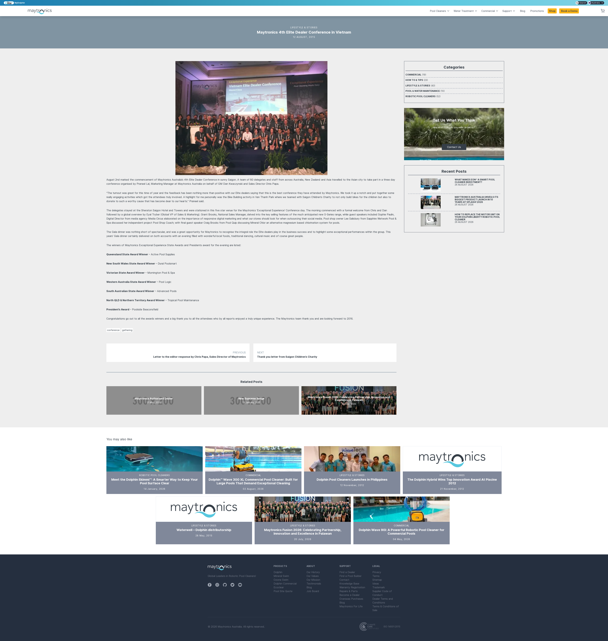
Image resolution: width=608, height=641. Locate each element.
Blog (522, 10)
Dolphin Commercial (285, 583)
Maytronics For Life (351, 606)
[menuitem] (581, 2)
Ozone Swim (281, 579)
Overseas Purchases (351, 598)
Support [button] (507, 11)
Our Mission (313, 579)
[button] (569, 10)
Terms (376, 576)
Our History (313, 572)
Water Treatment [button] (464, 11)
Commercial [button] (488, 11)
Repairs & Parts (348, 591)
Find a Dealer (347, 572)
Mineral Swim (281, 576)
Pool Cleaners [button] (438, 11)
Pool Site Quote (283, 591)
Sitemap (377, 579)
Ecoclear (279, 587)
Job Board (313, 591)
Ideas (375, 583)
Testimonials (314, 583)
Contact (344, 579)
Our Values (313, 576)
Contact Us (454, 147)
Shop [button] (552, 11)
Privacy (376, 572)
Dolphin (278, 572)
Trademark (378, 587)
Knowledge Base (349, 583)
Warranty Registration (352, 587)
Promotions (537, 10)
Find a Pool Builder (350, 576)
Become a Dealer (349, 595)
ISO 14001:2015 (392, 626)
